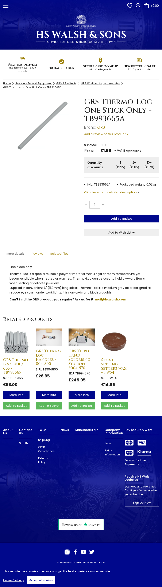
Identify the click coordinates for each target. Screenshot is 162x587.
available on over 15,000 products (22, 69)
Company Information (114, 431)
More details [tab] (15, 254)
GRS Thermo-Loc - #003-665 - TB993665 (16, 366)
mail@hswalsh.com (110, 299)
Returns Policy (43, 460)
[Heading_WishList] (129, 5)
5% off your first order (139, 69)
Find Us (23, 443)
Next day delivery (23, 65)
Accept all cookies (41, 580)
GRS (101, 127)
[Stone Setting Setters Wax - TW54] (114, 342)
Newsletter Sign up (139, 66)
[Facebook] (75, 552)
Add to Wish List (121, 232)
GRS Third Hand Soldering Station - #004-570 (79, 359)
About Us (8, 431)
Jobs (108, 443)
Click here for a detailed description (110, 192)
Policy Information (112, 452)
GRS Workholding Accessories (100, 83)
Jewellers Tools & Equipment (33, 83)
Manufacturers (86, 430)
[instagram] (67, 552)
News (65, 430)
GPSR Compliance (46, 449)
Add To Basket (121, 219)
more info (16, 395)
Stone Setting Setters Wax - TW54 (113, 366)
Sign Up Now (142, 503)
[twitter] (91, 552)
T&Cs (42, 430)
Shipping (44, 440)
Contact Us (25, 431)
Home (7, 83)
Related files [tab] (59, 254)
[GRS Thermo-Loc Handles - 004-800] (49, 337)
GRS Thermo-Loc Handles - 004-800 (49, 357)
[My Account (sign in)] (137, 5)
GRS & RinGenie (66, 83)
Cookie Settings (13, 580)
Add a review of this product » (106, 134)
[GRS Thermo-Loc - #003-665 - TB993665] (16, 342)
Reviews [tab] (37, 254)
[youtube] (83, 552)
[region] (81, 575)
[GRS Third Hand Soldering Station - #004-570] (82, 337)
